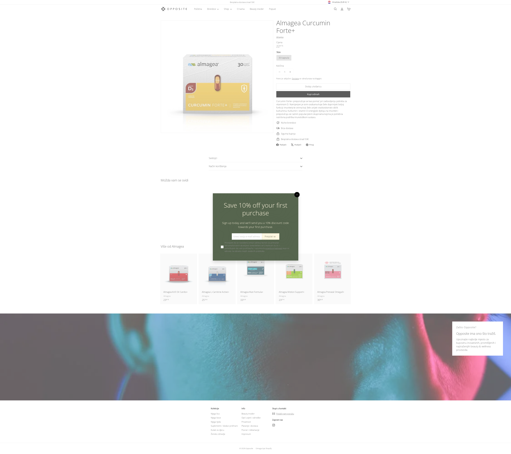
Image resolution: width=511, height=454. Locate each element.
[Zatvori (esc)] (297, 194)
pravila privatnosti (273, 248)
